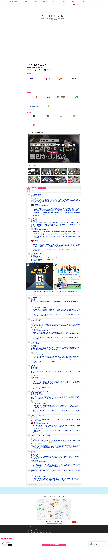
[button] (52, 264)
